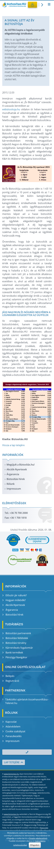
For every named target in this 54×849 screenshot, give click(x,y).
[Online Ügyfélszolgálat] (41, 5)
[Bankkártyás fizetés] (27, 550)
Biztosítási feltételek (17, 638)
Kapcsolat (11, 721)
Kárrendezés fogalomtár (19, 647)
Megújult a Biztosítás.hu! (20, 464)
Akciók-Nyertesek (17, 469)
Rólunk (11, 484)
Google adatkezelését (38, 838)
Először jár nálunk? (16, 595)
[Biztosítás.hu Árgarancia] (13, 540)
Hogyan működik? (16, 600)
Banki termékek (14, 652)
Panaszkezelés (14, 736)
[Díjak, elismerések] (37, 540)
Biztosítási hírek (16, 479)
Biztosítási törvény (16, 643)
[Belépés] (32, 5)
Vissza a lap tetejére (13, 445)
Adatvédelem (13, 726)
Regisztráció (12, 680)
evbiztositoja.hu (11, 109)
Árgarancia (13, 474)
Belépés (10, 676)
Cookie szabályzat (15, 731)
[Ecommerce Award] (42, 560)
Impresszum (14, 488)
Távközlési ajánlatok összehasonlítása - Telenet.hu (27, 701)
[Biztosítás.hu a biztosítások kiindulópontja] (14, 5)
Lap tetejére (12, 762)
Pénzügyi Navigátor (16, 657)
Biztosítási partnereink (18, 633)
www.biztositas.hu (11, 774)
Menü (49, 5)
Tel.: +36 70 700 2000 (16, 513)
